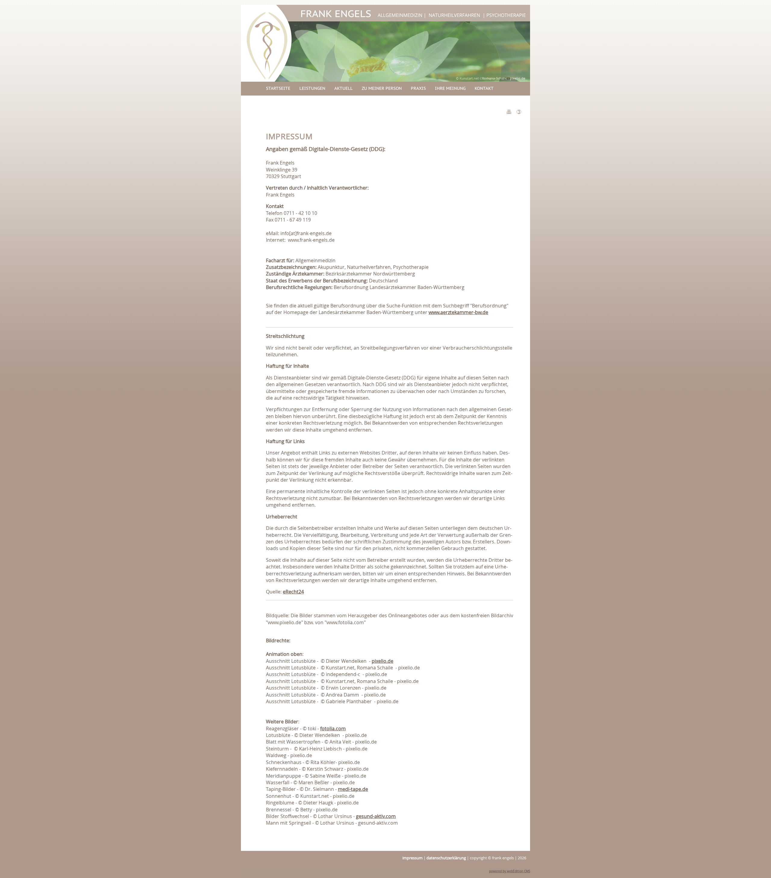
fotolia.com (333, 728)
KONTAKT (484, 88)
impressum (412, 858)
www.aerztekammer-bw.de (458, 312)
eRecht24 (293, 591)
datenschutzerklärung (446, 858)
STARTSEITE (278, 88)
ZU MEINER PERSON (382, 88)
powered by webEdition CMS (509, 871)
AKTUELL (343, 88)
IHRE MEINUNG (450, 88)
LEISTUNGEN (312, 88)
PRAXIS (418, 88)
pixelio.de (382, 661)
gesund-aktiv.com (376, 816)
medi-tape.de (353, 789)
